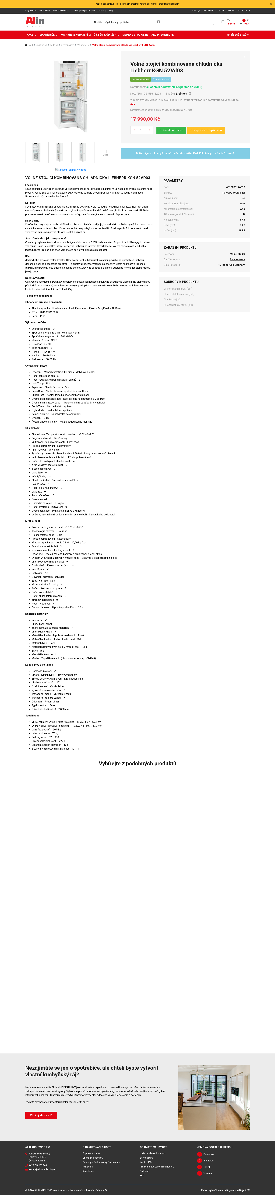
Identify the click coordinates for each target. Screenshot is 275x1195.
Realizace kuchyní (61, 11)
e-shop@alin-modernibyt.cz (204, 11)
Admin (63, 1190)
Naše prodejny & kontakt (84, 11)
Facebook (209, 1154)
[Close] (271, 3)
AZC (247, 1190)
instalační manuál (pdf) (179, 288)
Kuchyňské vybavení (74, 34)
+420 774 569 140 (227, 11)
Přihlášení (88, 1166)
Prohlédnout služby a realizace (156, 1166)
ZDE (132, 104)
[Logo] (34, 22)
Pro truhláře (44, 11)
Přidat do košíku (173, 130)
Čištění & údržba (105, 34)
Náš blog (102, 11)
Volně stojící (83, 45)
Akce (30, 34)
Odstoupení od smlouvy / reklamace (101, 1162)
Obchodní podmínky (93, 1157)
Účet (229, 20)
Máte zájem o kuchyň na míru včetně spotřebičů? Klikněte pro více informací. (185, 153)
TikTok (207, 1167)
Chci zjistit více (39, 1115)
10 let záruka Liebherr (231, 264)
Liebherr (181, 93)
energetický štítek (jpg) (180, 304)
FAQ (111, 11)
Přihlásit (231, 23)
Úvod (30, 45)
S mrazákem (67, 45)
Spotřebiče (47, 34)
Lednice (54, 45)
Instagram (209, 1160)
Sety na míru (30, 11)
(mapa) (46, 1153)
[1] (158, 22)
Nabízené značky (238, 34)
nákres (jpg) (173, 299)
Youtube (208, 1173)
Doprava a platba (91, 1153)
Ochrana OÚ (101, 1190)
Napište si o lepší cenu (208, 130)
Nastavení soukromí (81, 1190)
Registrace (88, 1171)
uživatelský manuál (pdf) (180, 294)
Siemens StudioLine (135, 34)
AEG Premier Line (163, 34)
